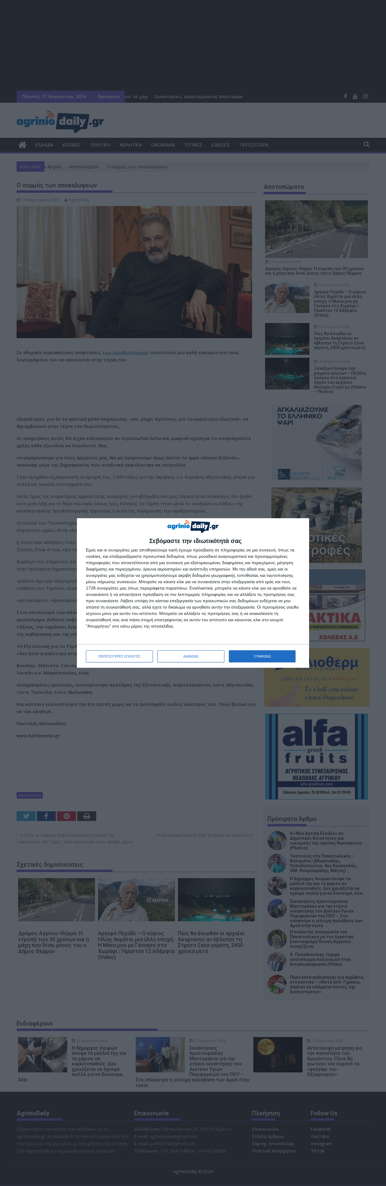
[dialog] (193, 593)
